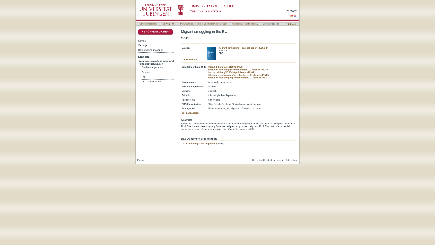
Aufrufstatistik (190, 59)
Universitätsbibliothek (262, 160)
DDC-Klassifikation (151, 81)
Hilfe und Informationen (150, 49)
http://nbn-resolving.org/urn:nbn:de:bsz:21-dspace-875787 (238, 77)
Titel (144, 77)
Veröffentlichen (155, 31)
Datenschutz (291, 160)
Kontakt (142, 40)
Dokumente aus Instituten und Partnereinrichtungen (203, 24)
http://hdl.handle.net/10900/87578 (225, 67)
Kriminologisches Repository (245, 24)
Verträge (142, 45)
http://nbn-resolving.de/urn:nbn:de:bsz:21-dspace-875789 (238, 69)
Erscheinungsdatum (152, 67)
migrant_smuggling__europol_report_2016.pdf (243, 48)
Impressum (279, 160)
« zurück (291, 24)
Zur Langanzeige (190, 113)
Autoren (146, 72)
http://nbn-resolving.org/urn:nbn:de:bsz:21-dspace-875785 (238, 75)
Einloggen (292, 10)
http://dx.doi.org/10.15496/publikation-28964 (231, 72)
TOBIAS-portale (168, 24)
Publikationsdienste (148, 24)
